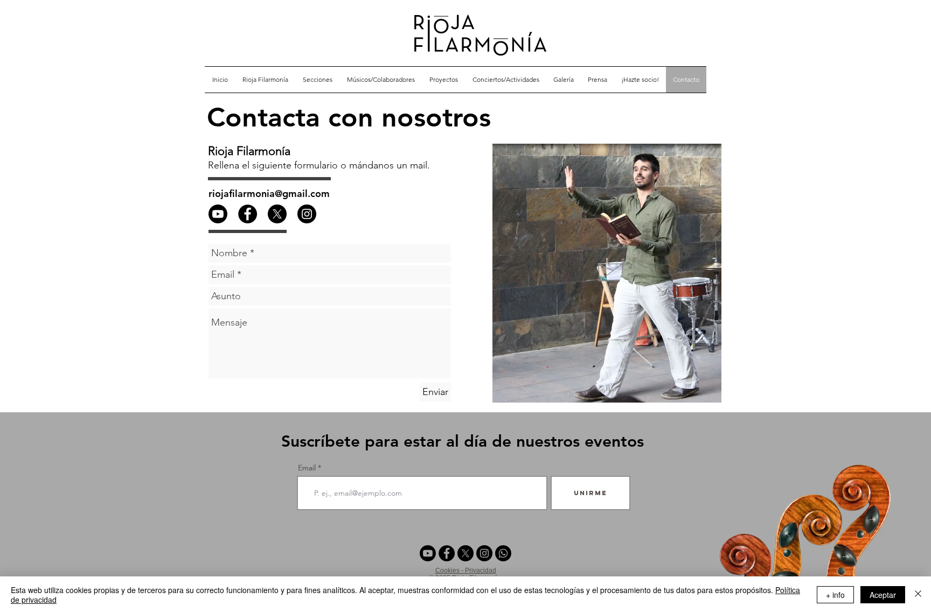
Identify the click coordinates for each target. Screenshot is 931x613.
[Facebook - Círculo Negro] (247, 214)
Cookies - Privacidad (465, 570)
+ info (835, 594)
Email (307, 467)
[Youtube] (428, 553)
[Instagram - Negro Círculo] (306, 214)
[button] (317, 80)
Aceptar (883, 594)
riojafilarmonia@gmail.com (269, 193)
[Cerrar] (918, 594)
